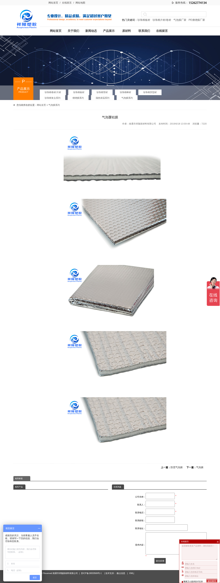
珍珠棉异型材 (150, 92)
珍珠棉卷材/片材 (53, 92)
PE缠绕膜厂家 (197, 20)
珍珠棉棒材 (125, 92)
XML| (131, 573)
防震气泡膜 (177, 467)
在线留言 (67, 2)
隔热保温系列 (102, 98)
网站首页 (53, 2)
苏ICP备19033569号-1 (92, 573)
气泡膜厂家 (180, 20)
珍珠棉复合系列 (52, 98)
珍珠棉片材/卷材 (162, 20)
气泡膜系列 (127, 98)
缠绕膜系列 (78, 98)
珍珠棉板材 (144, 20)
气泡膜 (199, 467)
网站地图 (80, 2)
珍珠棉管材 (102, 92)
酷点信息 (121, 573)
